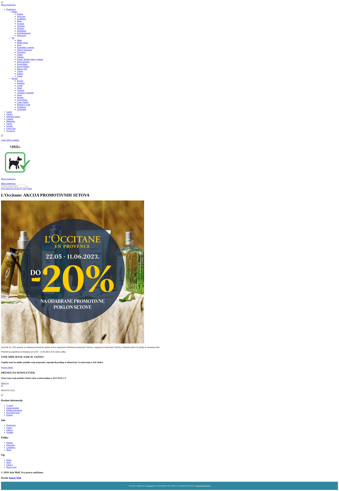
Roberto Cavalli (23, 105)
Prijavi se (5, 383)
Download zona (13, 413)
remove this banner (203, 486)
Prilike (14, 12)
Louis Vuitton (22, 102)
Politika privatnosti (14, 410)
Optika (20, 54)
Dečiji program (23, 62)
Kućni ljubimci (23, 66)
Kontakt (9, 432)
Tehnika (20, 57)
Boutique (21, 83)
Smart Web (15, 477)
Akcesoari (21, 52)
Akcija (9, 124)
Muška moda (22, 43)
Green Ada (10, 128)
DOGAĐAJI (6, 189)
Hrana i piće (22, 69)
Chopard (20, 90)
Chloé (19, 88)
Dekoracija (21, 35)
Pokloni (9, 443)
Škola (19, 21)
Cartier (20, 85)
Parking (9, 415)
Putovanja (21, 16)
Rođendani (21, 31)
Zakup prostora (12, 408)
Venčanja (21, 26)
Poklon (20, 14)
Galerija (9, 119)
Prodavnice (11, 9)
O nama (9, 405)
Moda (19, 40)
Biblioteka (10, 121)
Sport (19, 45)
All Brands (21, 109)
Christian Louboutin (25, 93)
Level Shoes (22, 100)
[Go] (27, 186)
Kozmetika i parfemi (25, 47)
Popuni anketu (7, 367)
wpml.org (150, 486)
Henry (19, 95)
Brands (15, 78)
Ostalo (19, 76)
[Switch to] (10, 131)
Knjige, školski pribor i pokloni (30, 59)
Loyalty (9, 126)
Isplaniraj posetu (13, 116)
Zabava (20, 74)
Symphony (21, 107)
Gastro (9, 112)
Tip (13, 38)
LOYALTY (17, 189)
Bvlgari (20, 81)
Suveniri (20, 24)
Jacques (20, 97)
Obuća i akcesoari (24, 50)
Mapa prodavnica (8, 5)
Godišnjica (21, 19)
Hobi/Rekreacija (24, 33)
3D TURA (27, 189)
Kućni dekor (22, 64)
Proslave (20, 28)
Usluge (20, 71)
